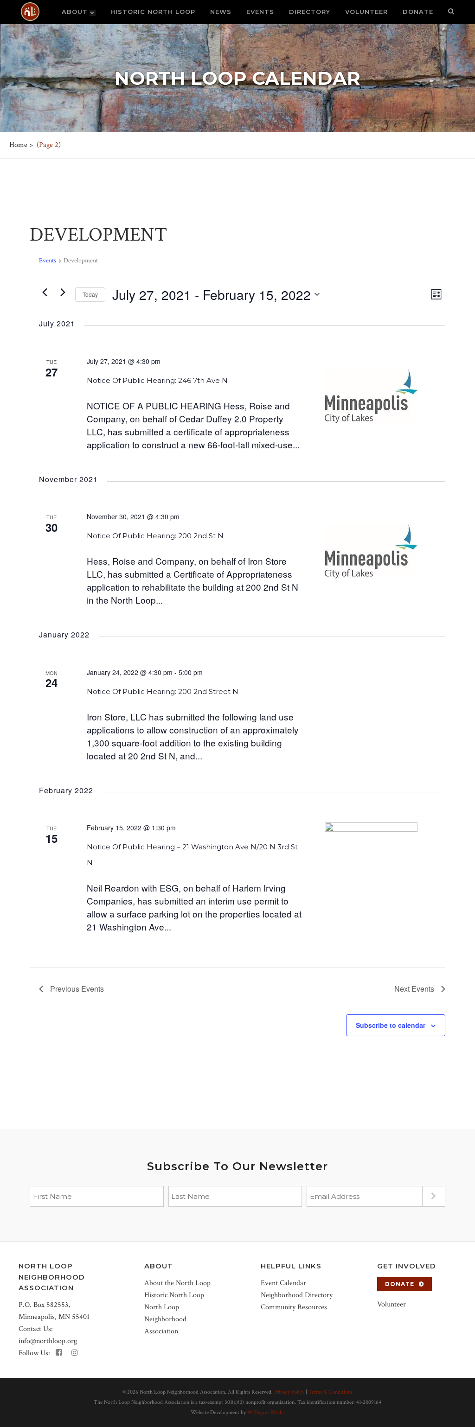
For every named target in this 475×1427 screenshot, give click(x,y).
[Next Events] (62, 292)
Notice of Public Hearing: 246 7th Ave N (157, 380)
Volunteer (391, 1304)
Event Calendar (283, 1283)
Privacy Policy (289, 1392)
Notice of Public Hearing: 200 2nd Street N (162, 691)
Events (47, 260)
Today (90, 294)
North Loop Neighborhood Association (165, 1319)
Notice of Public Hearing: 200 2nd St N (155, 535)
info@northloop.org (48, 1341)
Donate (399, 1283)
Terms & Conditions (330, 1392)
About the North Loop (177, 1283)
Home (18, 145)
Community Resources (294, 1307)
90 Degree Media (266, 1412)
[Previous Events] (44, 292)
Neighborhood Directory (297, 1295)
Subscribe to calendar (390, 1025)
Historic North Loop (174, 1295)
